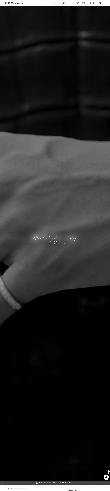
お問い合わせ (93, 3)
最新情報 (84, 3)
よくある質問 (75, 3)
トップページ (55, 3)
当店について (65, 3)
